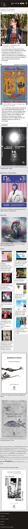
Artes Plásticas (25, 446)
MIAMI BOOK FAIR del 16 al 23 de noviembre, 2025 (6, 304)
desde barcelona (25, 449)
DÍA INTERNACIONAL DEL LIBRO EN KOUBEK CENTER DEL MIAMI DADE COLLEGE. (21, 263)
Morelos (21, 457)
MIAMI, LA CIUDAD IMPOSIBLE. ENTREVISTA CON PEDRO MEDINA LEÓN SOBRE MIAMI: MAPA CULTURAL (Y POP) (6, 266)
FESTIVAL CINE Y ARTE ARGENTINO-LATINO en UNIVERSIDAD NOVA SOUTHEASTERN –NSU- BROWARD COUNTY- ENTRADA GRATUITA (6, 345)
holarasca (21, 453)
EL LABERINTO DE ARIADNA (20, 451)
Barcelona (9, 448)
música (24, 457)
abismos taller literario (8, 446)
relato (13, 461)
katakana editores (3, 455)
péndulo (2, 461)
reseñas (19, 461)
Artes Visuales (3, 448)
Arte (13, 446)
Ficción (12, 453)
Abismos (1, 446)
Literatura (7, 457)
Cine (12, 448)
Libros (2, 457)
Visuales (22, 461)
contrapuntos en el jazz (9, 449)
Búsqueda (4, 125)
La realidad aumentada (11, 455)
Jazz (25, 453)
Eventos (2, 521)
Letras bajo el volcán (20, 455)
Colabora (2, 516)
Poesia (8, 461)
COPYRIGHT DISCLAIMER (6, 527)
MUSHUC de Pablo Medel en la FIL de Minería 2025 (20, 296)
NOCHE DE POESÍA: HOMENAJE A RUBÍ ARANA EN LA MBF (20, 313)
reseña (16, 461)
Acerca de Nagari (4, 513)
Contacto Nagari (4, 519)
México (15, 457)
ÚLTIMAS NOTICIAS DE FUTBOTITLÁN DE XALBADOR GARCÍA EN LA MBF (21, 331)
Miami (18, 457)
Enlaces (1, 453)
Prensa (2, 524)
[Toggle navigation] (26, 3)
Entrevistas (8, 453)
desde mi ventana (3, 451)
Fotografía (16, 453)
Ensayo (4, 453)
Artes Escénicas (18, 446)
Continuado (5, 60)
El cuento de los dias (11, 451)
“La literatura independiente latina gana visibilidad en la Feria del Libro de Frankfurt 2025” (5, 323)
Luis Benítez (11, 457)
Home (1, 7)
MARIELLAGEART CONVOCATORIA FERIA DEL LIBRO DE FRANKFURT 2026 (6, 286)
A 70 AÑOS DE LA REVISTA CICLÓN (20, 279)
